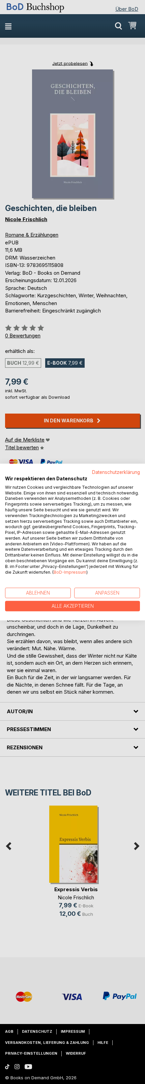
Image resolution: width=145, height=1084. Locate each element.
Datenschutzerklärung (116, 472)
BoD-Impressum (70, 571)
